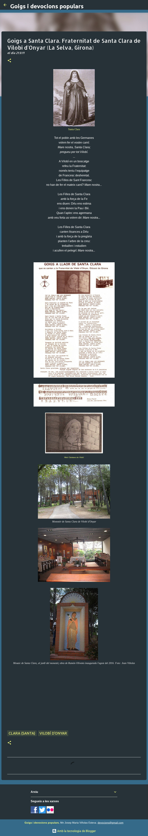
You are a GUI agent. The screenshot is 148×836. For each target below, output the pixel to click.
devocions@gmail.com (110, 822)
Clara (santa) (22, 733)
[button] (9, 60)
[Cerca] (143, 5)
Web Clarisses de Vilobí (74, 457)
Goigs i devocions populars (47, 6)
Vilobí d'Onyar (53, 733)
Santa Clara (74, 129)
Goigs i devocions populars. (42, 822)
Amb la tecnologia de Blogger (76, 831)
